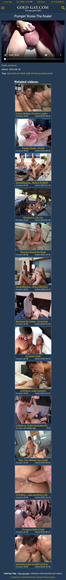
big (8, 73)
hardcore (15, 73)
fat (32, 73)
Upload (39, 577)
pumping (43, 73)
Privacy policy (49, 577)
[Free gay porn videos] (33, 9)
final (36, 73)
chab (50, 73)
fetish (22, 73)
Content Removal (28, 577)
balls (28, 73)
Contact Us (15, 577)
